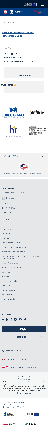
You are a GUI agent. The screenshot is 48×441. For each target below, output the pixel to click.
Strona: (32, 61)
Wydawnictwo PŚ (7, 294)
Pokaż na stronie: (10, 57)
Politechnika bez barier (9, 281)
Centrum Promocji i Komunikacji (12, 243)
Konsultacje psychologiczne (11, 263)
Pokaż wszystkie (41, 85)
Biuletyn (21, 329)
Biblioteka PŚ (6, 234)
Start (5, 22)
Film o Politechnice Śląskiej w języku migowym (17, 247)
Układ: (6, 54)
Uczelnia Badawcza (8, 290)
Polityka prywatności (24, 379)
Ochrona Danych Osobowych (11, 267)
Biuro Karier (6, 238)
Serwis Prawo (6, 285)
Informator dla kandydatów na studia (14, 252)
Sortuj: (6, 61)
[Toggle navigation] (42, 4)
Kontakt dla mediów (8, 219)
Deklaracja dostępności (24, 393)
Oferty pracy (6, 272)
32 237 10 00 (10, 198)
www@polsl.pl (37, 390)
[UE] (29, 4)
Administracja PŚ (7, 229)
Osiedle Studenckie (8, 276)
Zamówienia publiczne (9, 299)
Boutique (21, 336)
